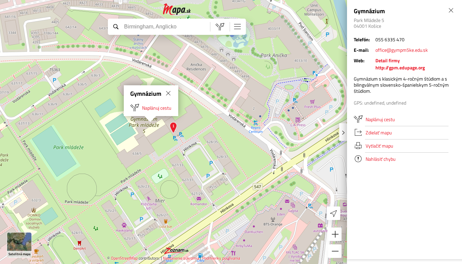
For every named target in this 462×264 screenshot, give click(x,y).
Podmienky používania (221, 258)
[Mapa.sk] (177, 9)
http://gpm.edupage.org (400, 67)
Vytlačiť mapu (379, 145)
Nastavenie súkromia (181, 258)
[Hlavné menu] (237, 26)
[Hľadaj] (115, 26)
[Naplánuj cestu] (219, 26)
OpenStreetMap (124, 258)
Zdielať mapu (379, 132)
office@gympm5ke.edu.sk (401, 49)
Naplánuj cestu (156, 107)
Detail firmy (387, 60)
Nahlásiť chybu (380, 158)
